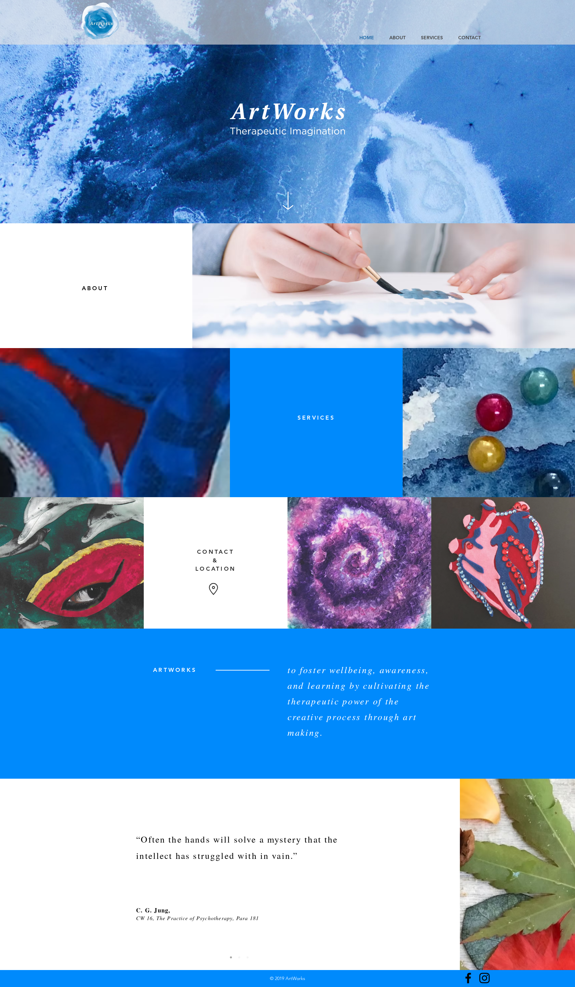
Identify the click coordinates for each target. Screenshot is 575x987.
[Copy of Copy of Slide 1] (248, 957)
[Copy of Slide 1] (239, 957)
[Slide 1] (231, 957)
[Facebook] (468, 978)
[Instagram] (484, 978)
